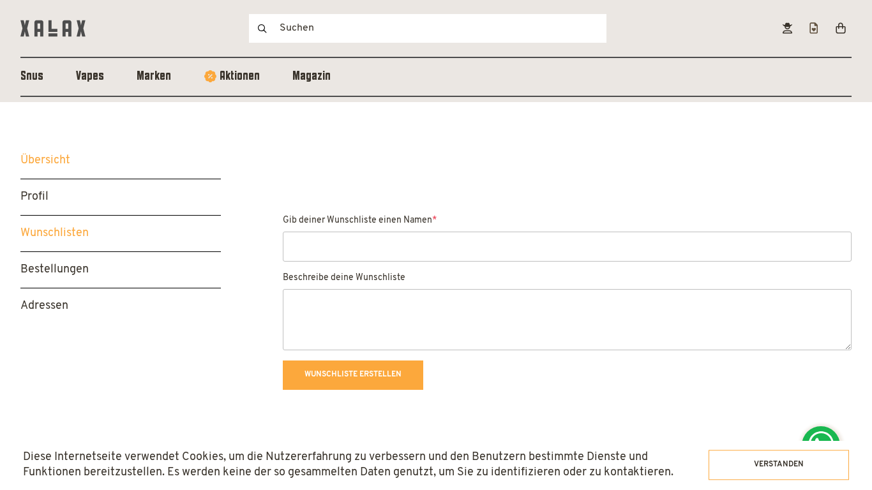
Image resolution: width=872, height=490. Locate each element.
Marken (154, 76)
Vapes (90, 76)
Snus (31, 76)
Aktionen (240, 76)
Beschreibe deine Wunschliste (344, 278)
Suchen (262, 28)
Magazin (311, 76)
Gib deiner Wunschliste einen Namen (360, 220)
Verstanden (779, 464)
